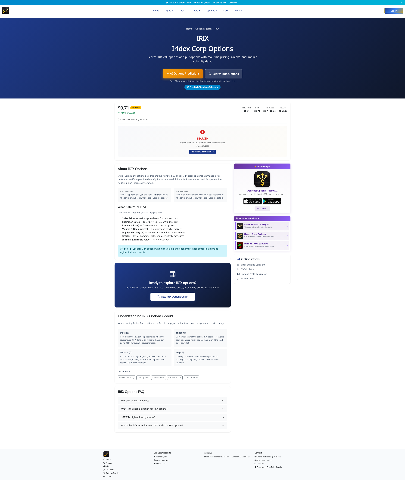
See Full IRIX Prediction (201, 151)
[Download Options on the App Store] (252, 201)
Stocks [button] (194, 10)
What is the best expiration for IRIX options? (144, 408)
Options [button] (211, 10)
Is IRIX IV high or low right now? (138, 417)
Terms (108, 459)
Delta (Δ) (124, 332)
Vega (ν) (180, 352)
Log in (394, 10)
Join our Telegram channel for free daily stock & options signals (202, 2)
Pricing (239, 10)
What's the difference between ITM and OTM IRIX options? (152, 425)
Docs (225, 10)
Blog (108, 466)
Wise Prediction (162, 460)
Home (156, 10)
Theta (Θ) (181, 332)
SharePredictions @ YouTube (269, 457)
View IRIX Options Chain (174, 296)
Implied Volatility (126, 377)
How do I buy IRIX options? (135, 400)
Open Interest (191, 377)
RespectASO (161, 463)
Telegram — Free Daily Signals (269, 467)
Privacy (109, 463)
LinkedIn (260, 463)
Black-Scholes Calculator (253, 264)
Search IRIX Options (226, 74)
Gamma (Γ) (125, 352)
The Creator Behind (265, 460)
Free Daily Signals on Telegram (204, 87)
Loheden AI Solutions (240, 457)
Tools (182, 10)
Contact (109, 476)
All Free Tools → (249, 278)
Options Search (203, 28)
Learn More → (262, 208)
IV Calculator (247, 269)
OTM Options (159, 377)
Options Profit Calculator (254, 273)
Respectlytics (161, 457)
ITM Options (143, 377)
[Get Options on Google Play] (272, 201)
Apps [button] (168, 10)
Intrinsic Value (174, 377)
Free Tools (110, 469)
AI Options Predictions (184, 73)
